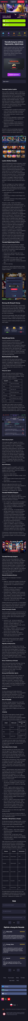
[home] (4, 1)
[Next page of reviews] (18, 970)
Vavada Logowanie (14, 74)
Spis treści (11, 980)
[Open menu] (26, 2)
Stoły (17, 977)
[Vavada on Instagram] (2, 999)
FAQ (18, 980)
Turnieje (23, 977)
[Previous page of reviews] (9, 970)
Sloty (4, 977)
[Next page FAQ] (18, 922)
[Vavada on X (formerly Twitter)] (5, 999)
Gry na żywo (11, 977)
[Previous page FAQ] (9, 922)
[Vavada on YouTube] (9, 999)
